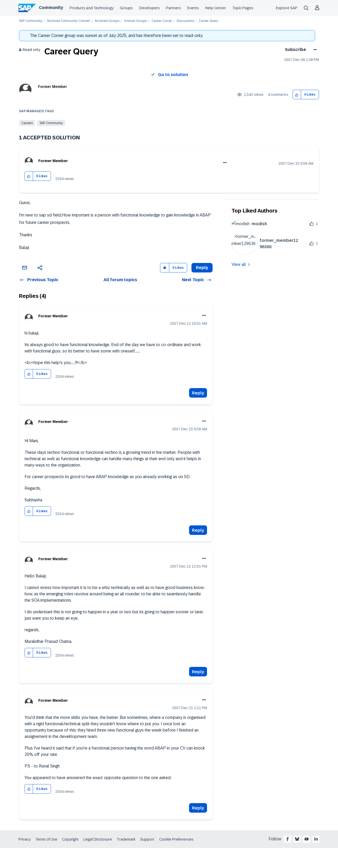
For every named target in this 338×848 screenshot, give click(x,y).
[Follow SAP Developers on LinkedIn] (316, 839)
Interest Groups (135, 21)
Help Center (215, 8)
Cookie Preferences (176, 839)
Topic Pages (242, 8)
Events (193, 8)
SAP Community (30, 21)
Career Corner (162, 21)
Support (147, 839)
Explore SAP (286, 8)
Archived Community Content (68, 21)
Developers (149, 8)
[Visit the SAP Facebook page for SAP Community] (287, 839)
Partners (173, 8)
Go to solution (173, 74)
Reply (198, 393)
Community (51, 7)
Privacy (24, 839)
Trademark (126, 839)
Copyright (70, 839)
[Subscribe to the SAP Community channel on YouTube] (306, 839)
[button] (297, 94)
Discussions (185, 21)
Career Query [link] (208, 21)
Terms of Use (46, 839)
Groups (126, 8)
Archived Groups (107, 21)
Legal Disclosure (97, 839)
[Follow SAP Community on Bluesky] (297, 839)
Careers (27, 123)
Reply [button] (202, 267)
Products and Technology (92, 8)
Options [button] (314, 49)
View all (239, 264)
